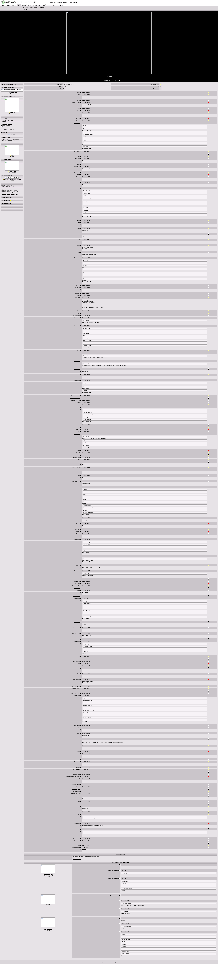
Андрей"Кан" (77, 431)
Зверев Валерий (76, 581)
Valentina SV (77, 531)
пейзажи (8, 194)
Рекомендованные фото (8, 125)
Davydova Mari (77, 738)
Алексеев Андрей (76, 814)
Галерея (35, 7)
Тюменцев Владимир (75, 769)
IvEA (79, 845)
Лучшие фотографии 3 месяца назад (10, 191)
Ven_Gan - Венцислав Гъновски (73, 776)
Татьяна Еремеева (115, 918)
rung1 (79, 663)
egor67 (78, 100)
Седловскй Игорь (76, 469)
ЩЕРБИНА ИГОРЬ (76, 686)
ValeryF (78, 164)
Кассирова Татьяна (76, 120)
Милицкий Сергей (76, 829)
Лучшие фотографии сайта (8, 192)
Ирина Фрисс (77, 622)
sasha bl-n (78, 118)
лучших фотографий (7, 143)
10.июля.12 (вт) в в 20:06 (68, 84)
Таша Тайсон (29, 7)
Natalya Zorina (77, 725)
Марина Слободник (76, 847)
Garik (79, 233)
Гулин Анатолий (76, 374)
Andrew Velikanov (76, 310)
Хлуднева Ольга (76, 596)
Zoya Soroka (77, 429)
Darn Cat (78, 176)
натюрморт (13, 194)
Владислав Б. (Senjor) (75, 673)
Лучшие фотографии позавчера (9, 189)
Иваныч (78, 156)
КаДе (79, 252)
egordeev (78, 745)
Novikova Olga (77, 761)
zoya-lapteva (77, 293)
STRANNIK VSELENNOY (48, 875)
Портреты (4, 194)
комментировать (107, 80)
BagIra (78, 239)
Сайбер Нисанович (12, 172)
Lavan (78, 751)
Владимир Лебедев (76, 658)
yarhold (78, 450)
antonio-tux (77, 517)
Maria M (78, 801)
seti (79, 112)
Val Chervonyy (77, 285)
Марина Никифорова (75, 693)
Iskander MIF (77, 108)
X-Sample (78, 452)
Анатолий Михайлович (75, 398)
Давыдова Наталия (114, 895)
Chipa (79, 459)
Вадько (78, 811)
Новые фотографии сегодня (8, 185)
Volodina (78, 427)
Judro (79, 182)
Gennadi (12, 180)
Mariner (78, 578)
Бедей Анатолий (76, 315)
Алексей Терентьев (76, 172)
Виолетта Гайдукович (75, 803)
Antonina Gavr (77, 166)
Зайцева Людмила (76, 789)
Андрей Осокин (76, 457)
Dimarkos (78, 565)
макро (17, 194)
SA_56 (78, 228)
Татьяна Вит (77, 771)
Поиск (43, 5)
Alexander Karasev (76, 784)
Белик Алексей (77, 151)
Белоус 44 (78, 639)
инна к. (78, 590)
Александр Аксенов (76, 661)
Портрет (65, 86)
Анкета (4, 121)
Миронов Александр (75, 793)
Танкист (78, 174)
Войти (49, 5)
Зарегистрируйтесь (77, 859)
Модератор (77, 806)
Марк (79, 424)
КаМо (79, 94)
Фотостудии (37, 5)
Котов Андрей (77, 767)
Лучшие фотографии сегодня (8, 186)
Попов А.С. (77, 461)
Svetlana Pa (77, 287)
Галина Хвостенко (76, 690)
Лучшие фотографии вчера (8, 187)
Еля (79, 668)
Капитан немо (77, 843)
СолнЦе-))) (77, 402)
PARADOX (78, 733)
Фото (19, 5)
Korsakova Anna (76, 627)
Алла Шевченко (76, 455)
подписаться (116, 80)
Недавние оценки (6, 127)
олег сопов (48, 905)
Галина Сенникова (76, 404)
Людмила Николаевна (75, 665)
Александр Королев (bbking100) (73, 297)
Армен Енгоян (77, 588)
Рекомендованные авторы (8, 126)
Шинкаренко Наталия (75, 791)
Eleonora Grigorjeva (76, 585)
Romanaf (78, 110)
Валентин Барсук (76, 795)
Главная (3, 5)
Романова (78, 245)
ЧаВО (54, 5)
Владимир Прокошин (75, 400)
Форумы (14, 5)
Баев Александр (76, 679)
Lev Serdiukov (77, 158)
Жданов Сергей (76, 838)
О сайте (59, 5)
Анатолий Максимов (75, 395)
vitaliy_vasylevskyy (76, 481)
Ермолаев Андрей (76, 313)
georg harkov (116, 864)
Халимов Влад (77, 823)
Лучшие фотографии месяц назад (9, 190)
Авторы (24, 5)
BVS (79, 656)
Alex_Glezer (77, 523)
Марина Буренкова (76, 633)
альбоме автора (11, 87)
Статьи (8, 5)
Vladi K (78, 92)
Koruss (78, 350)
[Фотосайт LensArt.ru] (19, 3)
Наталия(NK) (77, 369)
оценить (99, 80)
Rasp (79, 727)
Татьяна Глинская (76, 688)
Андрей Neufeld (76, 774)
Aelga (79, 475)
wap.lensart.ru (60, 2)
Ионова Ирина (77, 583)
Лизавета (78, 533)
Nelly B (78, 295)
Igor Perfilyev (77, 529)
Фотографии (40, 7)
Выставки (30, 5)
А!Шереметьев (77, 153)
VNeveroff (78, 786)
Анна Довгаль (77, 840)
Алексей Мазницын (76, 102)
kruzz (79, 759)
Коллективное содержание (8, 129)
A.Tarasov (78, 220)
